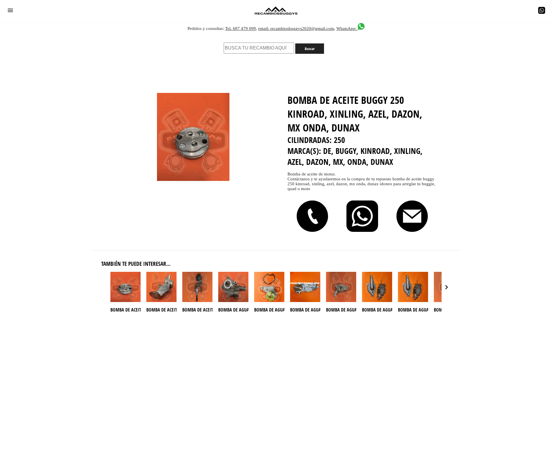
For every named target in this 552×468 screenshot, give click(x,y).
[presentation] (446, 287)
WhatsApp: (347, 28)
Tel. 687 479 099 (240, 28)
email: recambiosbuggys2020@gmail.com (296, 28)
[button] (10, 10)
